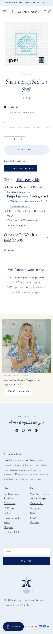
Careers (34, 522)
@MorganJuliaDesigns (19, 287)
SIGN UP (26, 560)
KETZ (25, 605)
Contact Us (36, 503)
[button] (4, 11)
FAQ (33, 518)
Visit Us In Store (39, 494)
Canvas (14, 107)
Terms (39, 600)
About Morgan (38, 498)
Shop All (8, 527)
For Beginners (11, 494)
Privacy (8, 605)
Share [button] (11, 250)
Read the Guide (18, 391)
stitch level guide (27, 179)
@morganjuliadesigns (26, 422)
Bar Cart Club (12, 532)
